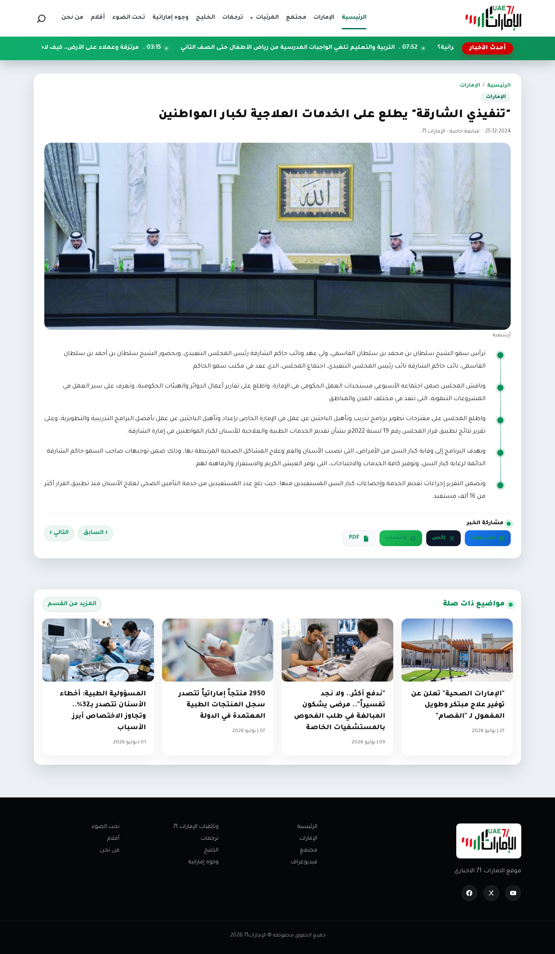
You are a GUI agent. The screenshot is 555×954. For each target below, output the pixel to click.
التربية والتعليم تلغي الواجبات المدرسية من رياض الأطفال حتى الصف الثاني (343, 48)
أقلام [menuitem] (98, 18)
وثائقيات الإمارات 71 (196, 827)
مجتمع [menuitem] (296, 18)
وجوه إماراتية (204, 862)
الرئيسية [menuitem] (354, 18)
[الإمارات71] (493, 18)
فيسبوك (482, 538)
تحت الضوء (105, 827)
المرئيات (264, 18)
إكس (438, 538)
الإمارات (470, 86)
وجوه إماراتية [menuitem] (170, 18)
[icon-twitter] (491, 893)
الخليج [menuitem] (205, 18)
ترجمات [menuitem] (232, 18)
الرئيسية (499, 86)
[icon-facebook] (469, 893)
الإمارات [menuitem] (324, 18)
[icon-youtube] (513, 893)
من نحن (109, 850)
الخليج (211, 850)
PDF (354, 538)
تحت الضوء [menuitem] (128, 18)
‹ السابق (95, 533)
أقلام (113, 839)
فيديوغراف (304, 862)
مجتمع (308, 850)
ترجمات (210, 839)
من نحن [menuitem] (72, 18)
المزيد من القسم (72, 604)
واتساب (396, 538)
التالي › (59, 533)
